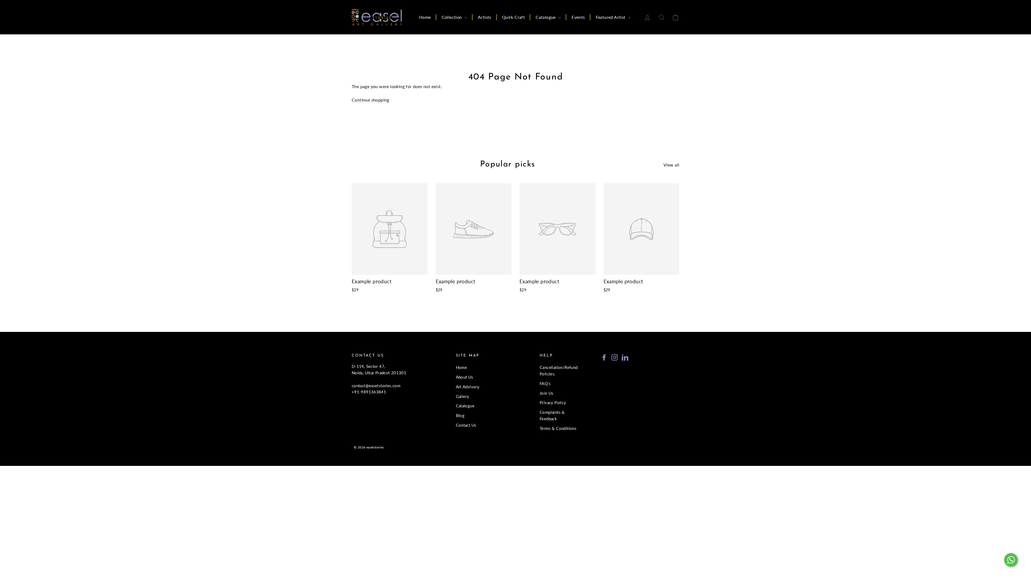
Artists (484, 17)
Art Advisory (468, 386)
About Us (464, 377)
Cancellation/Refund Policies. (559, 370)
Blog (460, 415)
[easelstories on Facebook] (604, 357)
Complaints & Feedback (552, 415)
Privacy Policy (553, 402)
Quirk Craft (513, 17)
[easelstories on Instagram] (614, 357)
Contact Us (466, 425)
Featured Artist (611, 17)
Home (425, 17)
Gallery (462, 396)
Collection (452, 17)
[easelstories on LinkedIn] (625, 357)
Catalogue (546, 17)
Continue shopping (370, 99)
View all (671, 164)
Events (578, 17)
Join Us (547, 393)
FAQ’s (545, 383)
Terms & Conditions (558, 428)
